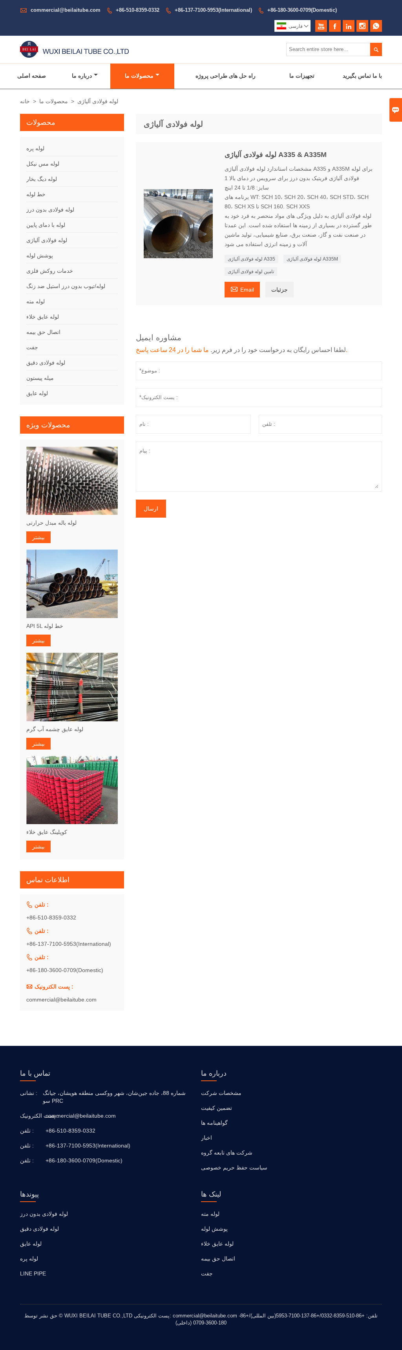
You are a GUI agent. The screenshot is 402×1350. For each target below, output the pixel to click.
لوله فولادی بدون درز (50, 209)
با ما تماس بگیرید (362, 76)
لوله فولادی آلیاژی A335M (312, 259)
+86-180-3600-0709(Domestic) (302, 10)
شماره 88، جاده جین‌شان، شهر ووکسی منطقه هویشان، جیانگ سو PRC (114, 1097)
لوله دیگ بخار (41, 179)
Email (242, 289)
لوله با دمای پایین (45, 225)
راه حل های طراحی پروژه (226, 76)
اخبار (206, 1138)
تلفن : (27, 1130)
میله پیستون (40, 378)
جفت (32, 347)
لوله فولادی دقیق (45, 362)
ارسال (151, 508)
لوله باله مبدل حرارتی (51, 523)
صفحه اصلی (31, 76)
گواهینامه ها (214, 1123)
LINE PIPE (33, 1273)
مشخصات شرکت (221, 1093)
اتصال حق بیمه (43, 332)
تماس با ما (35, 1073)
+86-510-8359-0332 (137, 10)
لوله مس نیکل (42, 164)
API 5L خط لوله (44, 626)
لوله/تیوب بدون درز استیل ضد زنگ (65, 286)
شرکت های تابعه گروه (226, 1152)
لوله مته (35, 301)
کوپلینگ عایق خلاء (46, 832)
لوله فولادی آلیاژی (46, 240)
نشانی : (28, 1093)
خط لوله (36, 194)
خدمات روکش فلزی (49, 271)
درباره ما (82, 76)
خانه (25, 101)
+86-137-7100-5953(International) (213, 10)
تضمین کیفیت (216, 1108)
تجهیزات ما (301, 76)
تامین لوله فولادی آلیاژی (251, 271)
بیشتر (38, 537)
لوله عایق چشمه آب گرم (54, 729)
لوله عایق (37, 393)
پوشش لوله (39, 255)
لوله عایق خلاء (42, 317)
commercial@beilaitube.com (65, 10)
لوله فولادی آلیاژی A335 (251, 259)
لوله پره (35, 148)
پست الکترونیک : (32, 1116)
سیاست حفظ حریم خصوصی (234, 1167)
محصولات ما (139, 76)
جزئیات (279, 289)
